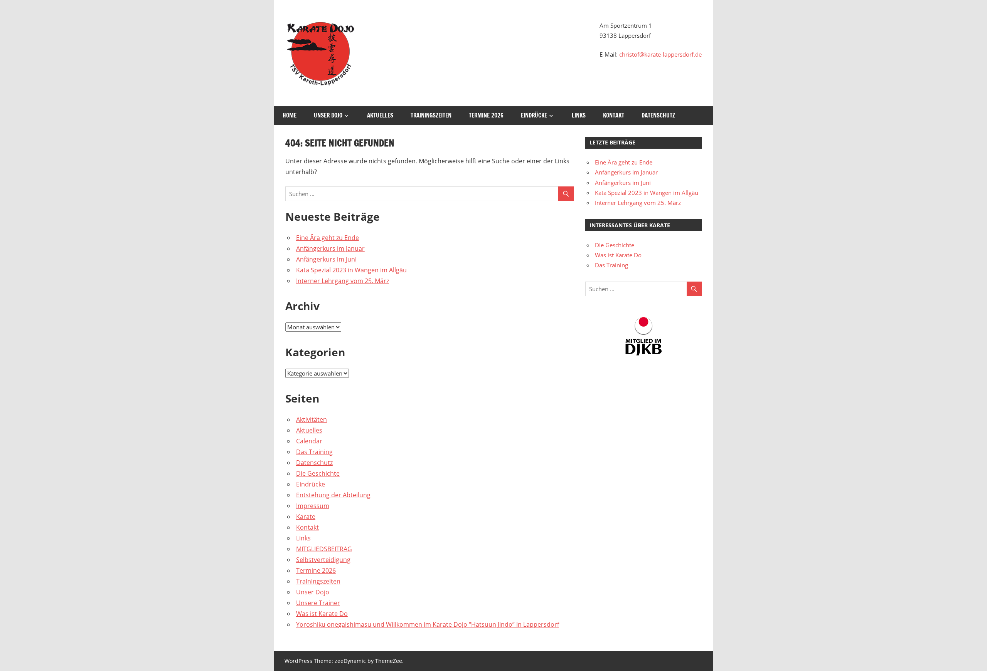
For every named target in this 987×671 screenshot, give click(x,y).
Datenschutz (658, 115)
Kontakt (613, 115)
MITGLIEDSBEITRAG (324, 549)
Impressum (312, 506)
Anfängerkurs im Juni (326, 259)
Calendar (309, 441)
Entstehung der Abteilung (333, 495)
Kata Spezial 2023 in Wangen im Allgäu (351, 270)
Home (289, 115)
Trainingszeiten (431, 115)
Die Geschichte (318, 473)
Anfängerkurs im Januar (330, 248)
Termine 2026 (486, 115)
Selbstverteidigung (323, 559)
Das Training (314, 452)
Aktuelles (380, 115)
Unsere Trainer (318, 603)
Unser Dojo (328, 115)
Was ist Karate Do (322, 613)
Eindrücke (534, 115)
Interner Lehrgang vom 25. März (342, 281)
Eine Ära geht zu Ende (327, 237)
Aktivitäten (311, 419)
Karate (305, 516)
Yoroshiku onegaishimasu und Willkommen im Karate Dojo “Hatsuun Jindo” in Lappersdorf (427, 624)
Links (579, 115)
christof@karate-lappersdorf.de (660, 54)
